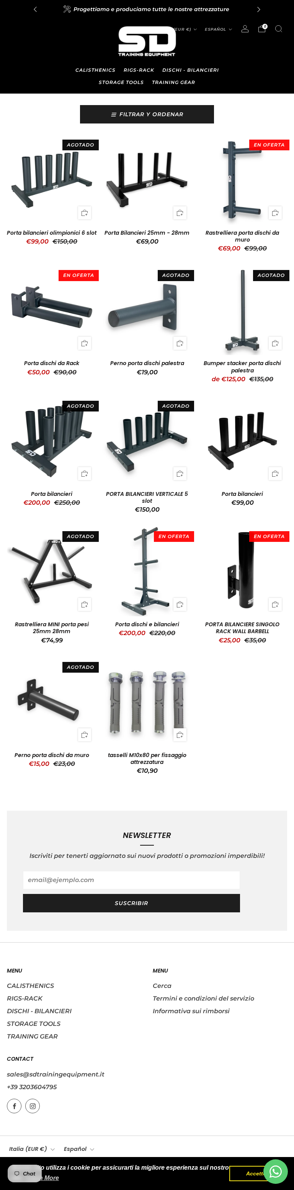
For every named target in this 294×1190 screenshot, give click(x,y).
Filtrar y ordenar (151, 114)
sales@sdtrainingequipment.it (56, 1074)
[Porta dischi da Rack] (51, 310)
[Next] (259, 9)
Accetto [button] (256, 1173)
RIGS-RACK (139, 70)
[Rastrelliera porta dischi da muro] (242, 180)
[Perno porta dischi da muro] (51, 702)
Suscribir (131, 903)
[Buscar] (279, 29)
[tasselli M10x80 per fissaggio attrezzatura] (147, 702)
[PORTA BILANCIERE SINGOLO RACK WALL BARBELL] (242, 571)
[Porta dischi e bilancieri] (147, 571)
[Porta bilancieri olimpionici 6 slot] (51, 180)
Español (215, 29)
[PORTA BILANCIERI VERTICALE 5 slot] (147, 441)
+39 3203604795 (32, 1087)
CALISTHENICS (95, 70)
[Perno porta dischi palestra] (147, 310)
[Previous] (35, 9)
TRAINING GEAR (173, 82)
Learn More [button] (42, 1178)
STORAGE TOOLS (121, 82)
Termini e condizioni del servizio (203, 998)
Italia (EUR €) (28, 1149)
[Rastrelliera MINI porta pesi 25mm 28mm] (51, 571)
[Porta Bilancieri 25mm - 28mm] (147, 180)
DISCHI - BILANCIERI (190, 70)
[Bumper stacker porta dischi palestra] (242, 310)
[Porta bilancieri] (51, 441)
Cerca (162, 985)
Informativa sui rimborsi (191, 1011)
